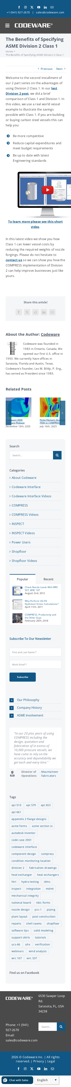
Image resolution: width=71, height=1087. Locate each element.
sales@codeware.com (50, 12)
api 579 (31, 805)
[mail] (52, 7)
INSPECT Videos (23, 533)
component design (24, 854)
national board (21, 902)
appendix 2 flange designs (29, 819)
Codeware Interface (26, 487)
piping (51, 909)
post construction (43, 916)
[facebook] (19, 7)
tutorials (40, 937)
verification (42, 944)
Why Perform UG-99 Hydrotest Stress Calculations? (42, 603)
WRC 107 (17, 958)
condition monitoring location (31, 861)
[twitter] (31, 7)
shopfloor (53, 923)
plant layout (19, 916)
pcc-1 (38, 909)
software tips (20, 930)
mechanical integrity (25, 895)
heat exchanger (22, 874)
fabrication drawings (43, 868)
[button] (8, 413)
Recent (48, 579)
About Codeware (24, 478)
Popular (22, 579)
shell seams (34, 923)
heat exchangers (48, 874)
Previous (46, 68)
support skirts (21, 937)
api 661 (16, 812)
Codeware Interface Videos (31, 496)
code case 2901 (22, 840)
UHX (27, 944)
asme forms (19, 826)
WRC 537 (32, 958)
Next (59, 68)
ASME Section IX (42, 826)
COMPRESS (20, 505)
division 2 (18, 868)
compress (47, 854)
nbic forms (43, 902)
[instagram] (25, 7)
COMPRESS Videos (25, 515)
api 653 (46, 805)
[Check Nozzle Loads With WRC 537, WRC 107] (17, 588)
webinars (18, 951)
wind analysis (38, 951)
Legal (51, 1061)
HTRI (14, 881)
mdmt (50, 888)
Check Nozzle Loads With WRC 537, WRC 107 (41, 589)
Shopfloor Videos (24, 561)
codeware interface (24, 847)
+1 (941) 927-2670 (18, 12)
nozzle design (21, 909)
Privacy (38, 1061)
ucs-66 (16, 944)
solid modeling (43, 930)
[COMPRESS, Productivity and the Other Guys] (17, 615)
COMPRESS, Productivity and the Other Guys (40, 616)
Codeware (50, 334)
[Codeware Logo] (34, 25)
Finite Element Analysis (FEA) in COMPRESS (52, 421)
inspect (16, 888)
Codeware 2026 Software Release (15, 421)
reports (16, 923)
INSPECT (18, 524)
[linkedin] (45, 7)
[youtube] (38, 7)
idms (47, 881)
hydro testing (30, 881)
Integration (33, 888)
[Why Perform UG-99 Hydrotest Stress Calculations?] (17, 602)
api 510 (16, 805)
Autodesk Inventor (23, 833)
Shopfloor (19, 551)
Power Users (21, 542)
